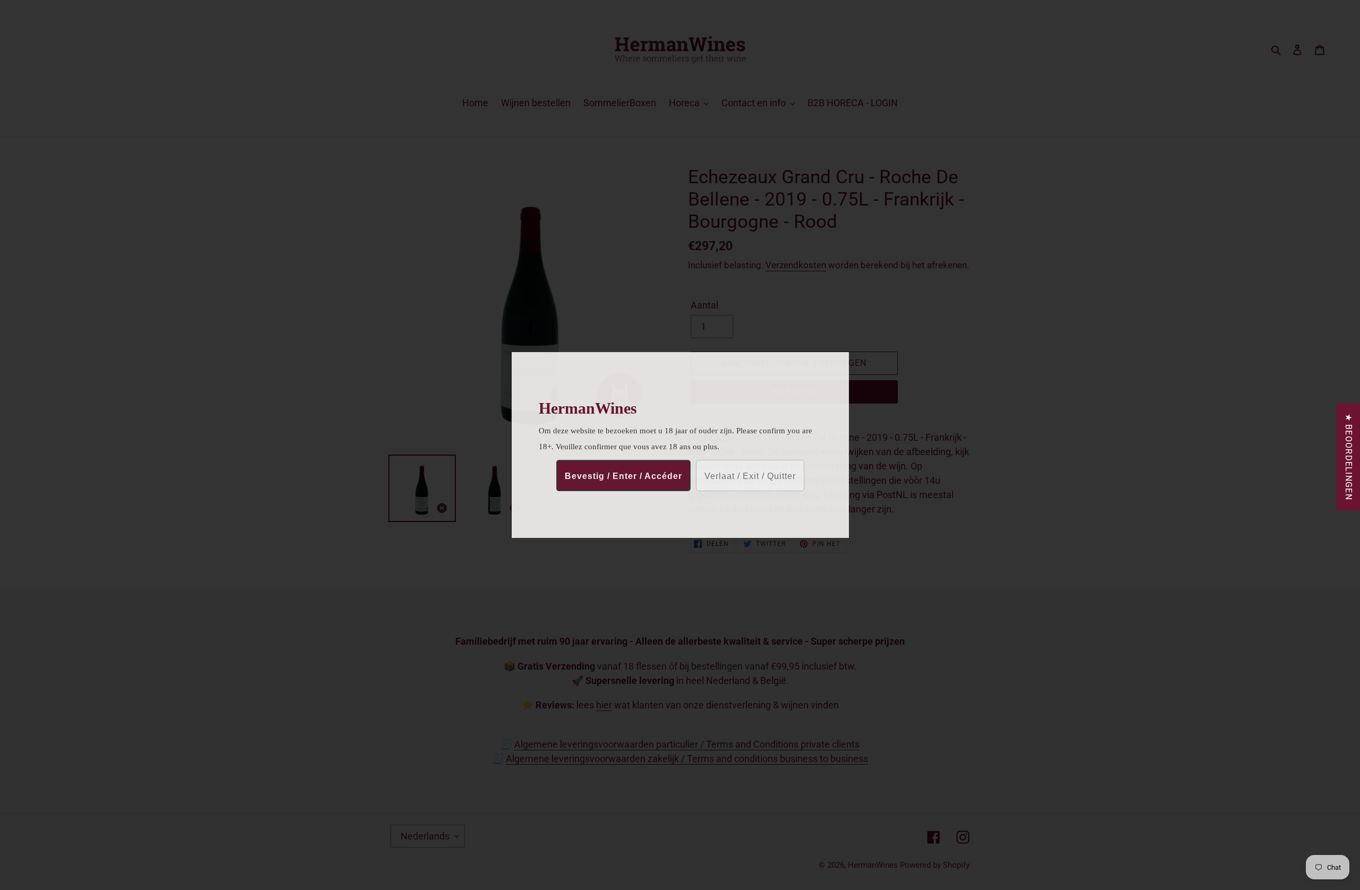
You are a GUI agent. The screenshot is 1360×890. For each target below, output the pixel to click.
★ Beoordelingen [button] (1349, 457)
